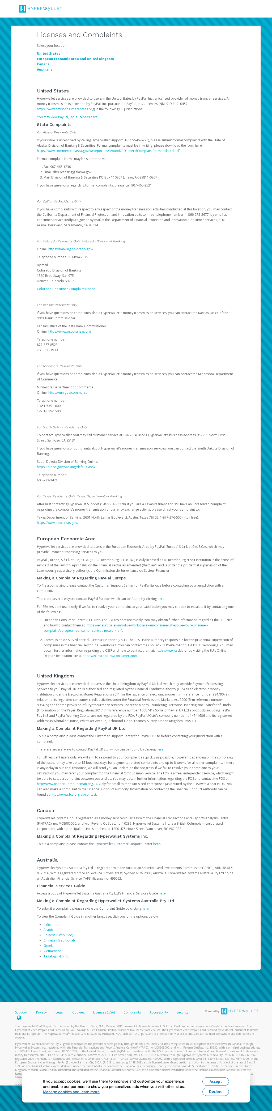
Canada (43, 64)
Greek (48, 945)
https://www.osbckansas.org (69, 331)
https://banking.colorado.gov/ (70, 249)
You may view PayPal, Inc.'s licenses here (67, 117)
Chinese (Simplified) (58, 935)
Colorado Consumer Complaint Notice (66, 289)
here (161, 598)
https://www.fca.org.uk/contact (73, 794)
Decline (215, 1091)
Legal (59, 1012)
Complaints (133, 1012)
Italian (48, 924)
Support (21, 1012)
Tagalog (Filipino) (56, 956)
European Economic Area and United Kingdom (75, 59)
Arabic (48, 929)
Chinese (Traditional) (59, 940)
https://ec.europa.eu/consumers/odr (110, 656)
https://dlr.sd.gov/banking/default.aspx (66, 467)
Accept (216, 1081)
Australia (45, 69)
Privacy (41, 1012)
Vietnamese (52, 951)
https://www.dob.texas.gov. (57, 522)
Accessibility (159, 1012)
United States (48, 53)
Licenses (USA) (104, 1012)
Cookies (78, 1012)
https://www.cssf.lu (170, 650)
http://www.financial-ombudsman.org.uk (67, 784)
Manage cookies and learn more (71, 1091)
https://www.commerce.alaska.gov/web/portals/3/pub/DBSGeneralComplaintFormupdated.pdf (108, 151)
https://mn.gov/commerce (67, 392)
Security (182, 1012)
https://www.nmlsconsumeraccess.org (65, 109)
